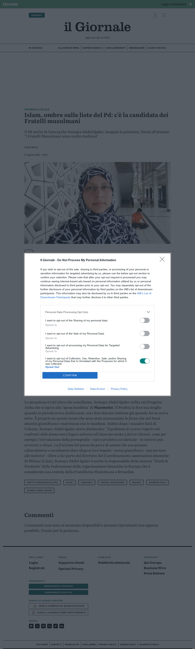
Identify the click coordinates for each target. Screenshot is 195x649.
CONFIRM (70, 375)
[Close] (163, 260)
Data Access (97, 388)
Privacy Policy (119, 388)
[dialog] (97, 324)
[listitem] (97, 312)
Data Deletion (76, 388)
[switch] (145, 320)
